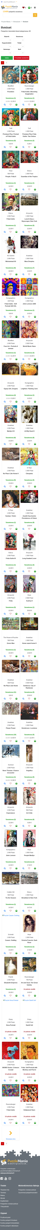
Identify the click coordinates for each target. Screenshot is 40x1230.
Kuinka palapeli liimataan (8, 1220)
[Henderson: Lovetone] (23, 741)
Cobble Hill (10, 892)
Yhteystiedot (4, 1206)
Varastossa (19, 36)
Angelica (29, 770)
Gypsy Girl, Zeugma (11, 388)
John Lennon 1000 (29, 304)
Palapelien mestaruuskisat (9, 1204)
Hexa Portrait (10, 1025)
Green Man (11, 643)
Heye (10, 171)
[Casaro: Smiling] (5, 953)
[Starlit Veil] (23, 1038)
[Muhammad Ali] (5, 274)
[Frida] (5, 614)
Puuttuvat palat (5, 1217)
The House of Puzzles (10, 637)
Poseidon (10, 91)
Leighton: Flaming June (29, 388)
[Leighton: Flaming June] (23, 402)
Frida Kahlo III (11, 558)
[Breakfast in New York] (23, 911)
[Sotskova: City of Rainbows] (23, 699)
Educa (29, 171)
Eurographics (10, 298)
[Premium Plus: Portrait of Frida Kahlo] (5, 147)
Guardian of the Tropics (29, 176)
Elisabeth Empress (10, 982)
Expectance (11, 813)
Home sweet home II (29, 643)
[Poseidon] (5, 105)
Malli (19, 49)
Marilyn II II (10, 431)
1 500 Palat (29, 555)
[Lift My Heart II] (23, 444)
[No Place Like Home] (5, 699)
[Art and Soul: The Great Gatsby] (23, 996)
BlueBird (11, 86)
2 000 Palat (29, 343)
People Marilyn (29, 855)
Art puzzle (29, 213)
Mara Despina (29, 261)
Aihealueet (16, 21)
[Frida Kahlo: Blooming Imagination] (23, 105)
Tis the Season (10, 898)
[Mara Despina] (23, 274)
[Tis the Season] (5, 911)
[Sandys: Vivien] (5, 529)
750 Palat (29, 980)
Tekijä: (19, 43)
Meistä (2, 1198)
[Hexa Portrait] (5, 1038)
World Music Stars (29, 346)
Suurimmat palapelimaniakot (27, 1192)
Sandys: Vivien (10, 516)
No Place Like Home (11, 685)
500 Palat (11, 173)
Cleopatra (29, 473)
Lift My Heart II (29, 431)
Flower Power (11, 728)
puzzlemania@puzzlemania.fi (10, 1171)
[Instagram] (9, 1179)
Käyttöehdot (4, 1201)
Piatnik (10, 977)
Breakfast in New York (29, 898)
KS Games (10, 255)
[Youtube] (5, 1179)
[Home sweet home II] (23, 656)
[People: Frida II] (5, 189)
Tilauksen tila (4, 1190)
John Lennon (10, 855)
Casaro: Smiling (10, 940)
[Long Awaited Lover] (23, 571)
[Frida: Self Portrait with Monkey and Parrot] (23, 1080)
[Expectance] (5, 826)
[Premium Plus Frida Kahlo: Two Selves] (23, 147)
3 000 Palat (29, 683)
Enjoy (11, 1019)
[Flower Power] (5, 741)
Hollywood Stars (29, 1110)
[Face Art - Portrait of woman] (5, 359)
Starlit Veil (29, 1025)
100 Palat (11, 301)
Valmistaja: (6, 49)
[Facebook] (1, 1179)
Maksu (2, 1195)
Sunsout (10, 765)
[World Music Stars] (23, 359)
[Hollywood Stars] (23, 1123)
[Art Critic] (23, 826)
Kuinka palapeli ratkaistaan (9, 1226)
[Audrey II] (23, 614)
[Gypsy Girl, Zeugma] (5, 402)
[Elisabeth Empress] (5, 996)
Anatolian (29, 255)
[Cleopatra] (23, 486)
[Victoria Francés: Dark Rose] (23, 953)
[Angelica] (23, 783)
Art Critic (29, 813)
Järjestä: (6, 36)
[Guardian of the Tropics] (23, 189)
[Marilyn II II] (5, 444)
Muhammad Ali (10, 261)
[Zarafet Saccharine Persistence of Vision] (23, 529)
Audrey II (29, 601)
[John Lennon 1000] (23, 317)
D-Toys (29, 468)
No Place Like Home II (10, 473)
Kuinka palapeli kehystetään (9, 1223)
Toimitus (3, 1192)
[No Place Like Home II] (5, 486)
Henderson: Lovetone (29, 728)
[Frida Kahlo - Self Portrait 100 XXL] (5, 317)
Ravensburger (29, 86)
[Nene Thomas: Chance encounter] (5, 783)
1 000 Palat (11, 89)
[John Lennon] (5, 868)
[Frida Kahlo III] (5, 571)
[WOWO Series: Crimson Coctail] (5, 1080)
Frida (11, 601)
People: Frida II (10, 176)
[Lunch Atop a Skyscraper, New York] (23, 232)
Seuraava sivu (10, 1139)
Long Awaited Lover (29, 558)
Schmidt (10, 934)
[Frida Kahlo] (5, 232)
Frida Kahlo (11, 219)
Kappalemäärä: (7, 43)
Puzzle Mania (5, 21)
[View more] (29, 120)
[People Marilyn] (23, 868)
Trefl (10, 128)
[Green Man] (5, 656)
